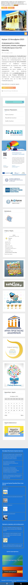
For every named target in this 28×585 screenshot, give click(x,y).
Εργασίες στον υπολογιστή (9, 499)
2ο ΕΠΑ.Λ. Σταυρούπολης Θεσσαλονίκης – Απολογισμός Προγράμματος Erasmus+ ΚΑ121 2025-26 (12, 464)
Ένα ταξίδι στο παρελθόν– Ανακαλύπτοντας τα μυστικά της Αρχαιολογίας (10, 450)
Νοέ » (22, 415)
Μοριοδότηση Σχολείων (11, 117)
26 (14, 410)
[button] (14, 132)
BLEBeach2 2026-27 (7, 491)
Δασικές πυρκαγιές (7, 508)
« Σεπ (5, 415)
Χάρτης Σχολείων (9, 114)
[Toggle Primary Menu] (25, 33)
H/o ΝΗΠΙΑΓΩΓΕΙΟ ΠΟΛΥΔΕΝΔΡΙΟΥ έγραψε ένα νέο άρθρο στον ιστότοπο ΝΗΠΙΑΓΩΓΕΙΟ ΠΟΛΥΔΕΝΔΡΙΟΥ (13, 540)
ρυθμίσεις (16, 5)
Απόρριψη (11, 7)
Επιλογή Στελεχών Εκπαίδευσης (10, 90)
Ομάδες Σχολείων (9, 121)
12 (14, 405)
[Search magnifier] (23, 102)
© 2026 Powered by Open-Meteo (11, 252)
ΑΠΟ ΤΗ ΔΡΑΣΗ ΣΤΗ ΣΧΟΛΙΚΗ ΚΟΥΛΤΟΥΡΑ (12, 482)
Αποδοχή (4, 7)
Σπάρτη (14, 235)
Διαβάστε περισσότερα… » (9, 88)
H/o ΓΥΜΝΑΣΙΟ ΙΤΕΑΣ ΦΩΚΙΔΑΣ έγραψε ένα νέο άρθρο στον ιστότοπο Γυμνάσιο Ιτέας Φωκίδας (12, 524)
